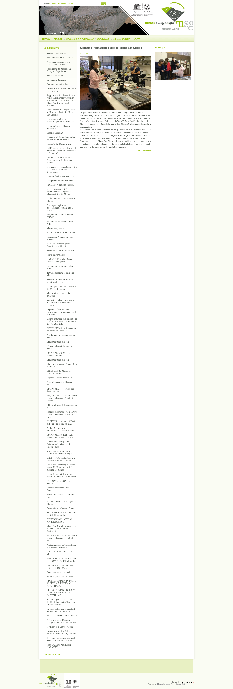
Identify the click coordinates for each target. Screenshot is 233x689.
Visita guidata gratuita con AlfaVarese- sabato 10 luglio (59, 452)
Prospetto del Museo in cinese (60, 143)
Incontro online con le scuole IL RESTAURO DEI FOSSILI (61, 610)
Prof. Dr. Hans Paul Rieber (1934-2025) (59, 646)
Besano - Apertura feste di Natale (62, 615)
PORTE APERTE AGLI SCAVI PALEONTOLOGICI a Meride (61, 559)
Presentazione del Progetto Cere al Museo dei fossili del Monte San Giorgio (61, 112)
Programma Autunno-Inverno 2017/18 (60, 216)
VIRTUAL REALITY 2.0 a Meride (59, 553)
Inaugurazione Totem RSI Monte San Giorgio (61, 89)
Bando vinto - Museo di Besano (61, 508)
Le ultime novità (51, 47)
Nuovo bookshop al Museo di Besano (60, 383)
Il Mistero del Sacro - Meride (60, 626)
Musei (58, 38)
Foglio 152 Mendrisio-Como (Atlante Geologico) (59, 260)
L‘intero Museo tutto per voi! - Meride (61, 347)
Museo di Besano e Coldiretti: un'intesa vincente (60, 281)
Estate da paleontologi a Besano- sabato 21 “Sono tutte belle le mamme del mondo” (61, 467)
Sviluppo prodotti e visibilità (60, 57)
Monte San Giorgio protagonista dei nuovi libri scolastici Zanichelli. (61, 529)
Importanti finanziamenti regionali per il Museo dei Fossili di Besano (61, 312)
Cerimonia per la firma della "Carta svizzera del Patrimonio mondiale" (60, 160)
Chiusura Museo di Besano (59, 341)
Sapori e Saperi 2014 (56, 132)
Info (137, 38)
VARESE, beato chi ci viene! (60, 576)
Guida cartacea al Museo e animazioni (58, 127)
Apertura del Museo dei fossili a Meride (61, 336)
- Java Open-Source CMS (171, 684)
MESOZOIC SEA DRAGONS (60, 250)
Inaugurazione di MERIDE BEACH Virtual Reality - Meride (61, 632)
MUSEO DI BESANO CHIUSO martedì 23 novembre (61, 513)
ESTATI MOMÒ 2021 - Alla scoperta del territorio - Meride (60, 436)
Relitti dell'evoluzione (56, 254)
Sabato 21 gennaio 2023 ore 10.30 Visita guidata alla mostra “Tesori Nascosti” (61, 602)
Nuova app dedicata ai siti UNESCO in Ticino (58, 63)
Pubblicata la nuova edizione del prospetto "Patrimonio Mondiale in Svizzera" (61, 151)
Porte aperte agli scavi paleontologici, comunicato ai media (60, 208)
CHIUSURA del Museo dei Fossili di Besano (59, 372)
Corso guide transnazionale (59, 572)
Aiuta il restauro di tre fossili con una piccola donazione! (61, 546)
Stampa (161, 48)
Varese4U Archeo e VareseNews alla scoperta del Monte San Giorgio (61, 302)
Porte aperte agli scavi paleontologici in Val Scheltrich (61, 120)
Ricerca (103, 38)
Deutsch (61, 4)
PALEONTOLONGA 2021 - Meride (60, 482)
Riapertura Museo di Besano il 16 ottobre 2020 (62, 365)
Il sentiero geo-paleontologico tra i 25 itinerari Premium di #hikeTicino (62, 169)
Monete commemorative (57, 53)
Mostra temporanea (55, 228)
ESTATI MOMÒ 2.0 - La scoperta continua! (58, 354)
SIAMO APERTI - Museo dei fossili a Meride (60, 390)
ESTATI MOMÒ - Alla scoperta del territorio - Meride (61, 329)
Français (70, 4)
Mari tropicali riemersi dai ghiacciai (58, 294)
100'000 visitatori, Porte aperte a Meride (61, 502)
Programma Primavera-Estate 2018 (60, 222)
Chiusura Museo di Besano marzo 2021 (62, 406)
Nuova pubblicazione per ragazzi (61, 176)
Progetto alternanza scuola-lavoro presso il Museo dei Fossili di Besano (62, 398)
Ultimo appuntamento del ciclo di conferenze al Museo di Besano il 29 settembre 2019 (62, 321)
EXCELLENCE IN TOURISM (61, 232)
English (53, 4)
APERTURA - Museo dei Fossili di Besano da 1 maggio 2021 (61, 422)
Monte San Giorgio (80, 38)
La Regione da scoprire (57, 79)
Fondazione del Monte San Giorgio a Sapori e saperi (59, 70)
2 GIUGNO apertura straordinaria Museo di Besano (60, 429)
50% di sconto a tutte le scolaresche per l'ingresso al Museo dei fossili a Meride (59, 191)
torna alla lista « (144, 150)
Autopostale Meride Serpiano (60, 180)
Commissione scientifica (57, 84)
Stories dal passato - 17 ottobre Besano (60, 495)
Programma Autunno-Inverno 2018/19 (60, 238)
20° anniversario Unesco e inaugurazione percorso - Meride (61, 621)
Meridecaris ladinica (56, 75)
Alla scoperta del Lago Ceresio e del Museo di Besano (61, 287)
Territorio (121, 38)
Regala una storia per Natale (59, 377)
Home (46, 38)
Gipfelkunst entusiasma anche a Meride (61, 199)
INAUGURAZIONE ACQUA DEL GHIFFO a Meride (60, 566)
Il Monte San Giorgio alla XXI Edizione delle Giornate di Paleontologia (60, 444)
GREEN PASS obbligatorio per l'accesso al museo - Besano (61, 459)
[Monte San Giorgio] (169, 29)
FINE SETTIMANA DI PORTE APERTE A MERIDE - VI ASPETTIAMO (61, 583)
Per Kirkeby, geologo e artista (60, 184)
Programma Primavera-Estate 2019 (60, 267)
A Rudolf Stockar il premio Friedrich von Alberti (59, 245)
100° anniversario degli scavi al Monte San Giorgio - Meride (61, 639)
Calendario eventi (52, 654)
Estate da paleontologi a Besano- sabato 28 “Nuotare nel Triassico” (62, 475)
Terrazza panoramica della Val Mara (60, 274)
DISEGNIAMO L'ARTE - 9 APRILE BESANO (59, 520)
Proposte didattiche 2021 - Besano (58, 489)
